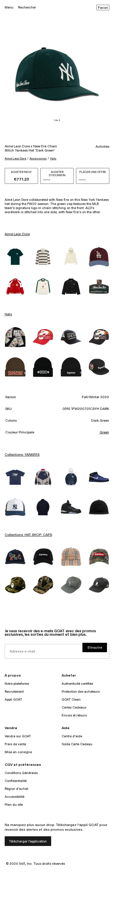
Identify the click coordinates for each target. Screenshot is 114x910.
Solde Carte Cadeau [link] (77, 744)
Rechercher (27, 7)
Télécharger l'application (28, 841)
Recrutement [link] (14, 691)
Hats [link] (8, 314)
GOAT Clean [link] (71, 699)
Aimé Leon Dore (15, 158)
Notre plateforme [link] (17, 683)
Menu (9, 7)
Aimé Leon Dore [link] (17, 234)
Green (104, 432)
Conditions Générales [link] (21, 773)
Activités (102, 147)
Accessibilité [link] (14, 796)
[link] (15, 256)
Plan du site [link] (14, 804)
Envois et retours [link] (74, 715)
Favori (103, 8)
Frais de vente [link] (15, 744)
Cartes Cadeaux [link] (74, 707)
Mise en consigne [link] (18, 752)
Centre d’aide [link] (72, 736)
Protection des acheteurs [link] (81, 691)
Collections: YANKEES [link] (22, 455)
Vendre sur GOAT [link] (18, 736)
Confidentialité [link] (16, 781)
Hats (53, 158)
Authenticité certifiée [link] (77, 683)
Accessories (38, 158)
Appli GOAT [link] (13, 699)
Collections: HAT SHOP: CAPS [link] (28, 535)
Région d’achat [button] (16, 788)
